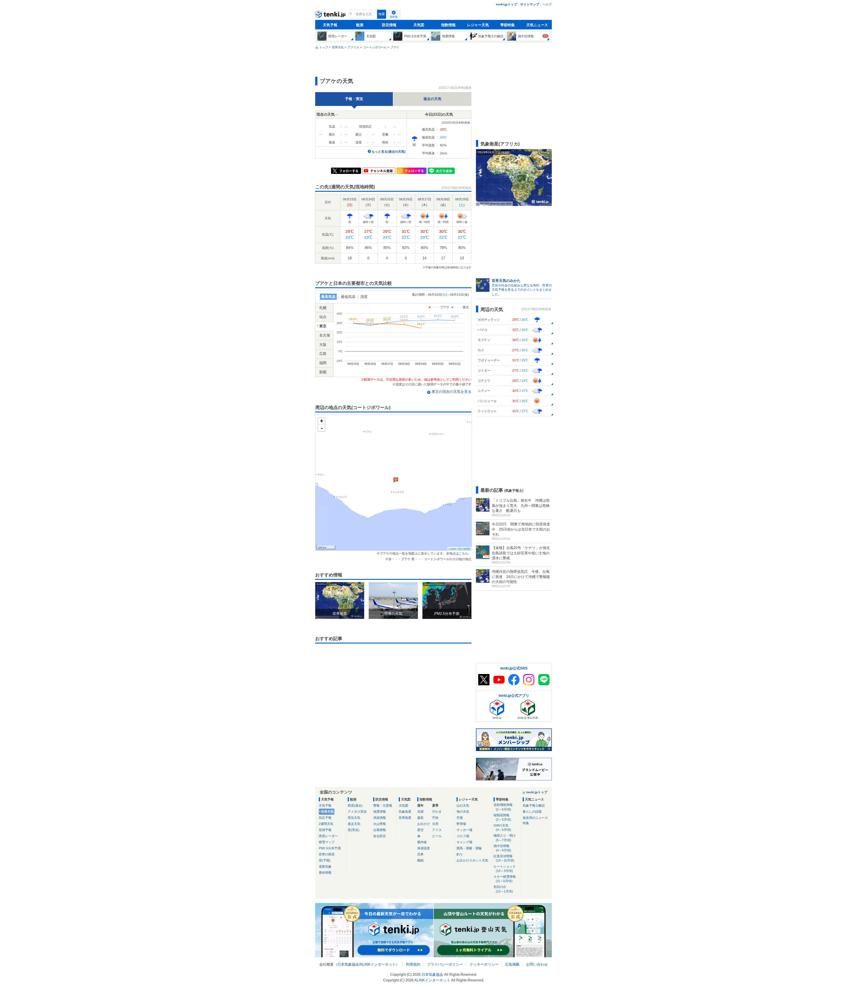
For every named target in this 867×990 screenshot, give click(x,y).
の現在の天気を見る (451, 391)
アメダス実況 (357, 811)
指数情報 (448, 25)
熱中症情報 (502, 848)
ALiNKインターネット (378, 964)
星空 (420, 830)
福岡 (322, 363)
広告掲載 (512, 964)
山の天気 (463, 805)
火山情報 (379, 824)
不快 (435, 817)
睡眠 (420, 860)
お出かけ (423, 824)
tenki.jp (331, 15)
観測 (359, 25)
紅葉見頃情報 (504, 858)
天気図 (418, 25)
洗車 (420, 854)
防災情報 (389, 25)
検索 (381, 14)
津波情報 (379, 817)
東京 (322, 326)
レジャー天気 (478, 25)
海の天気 (463, 811)
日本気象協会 (348, 964)
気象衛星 (405, 811)
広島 (322, 354)
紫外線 (422, 842)
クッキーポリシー (484, 964)
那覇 (322, 372)
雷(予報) (325, 860)
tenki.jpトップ (506, 4)
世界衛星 (405, 817)
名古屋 (324, 335)
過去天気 (354, 824)
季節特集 (507, 25)
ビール (437, 836)
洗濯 (420, 811)
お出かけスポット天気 (472, 860)
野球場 (461, 824)
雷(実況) (353, 830)
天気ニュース (537, 25)
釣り (460, 854)
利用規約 (413, 964)
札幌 (322, 308)
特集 (526, 823)
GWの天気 (502, 827)
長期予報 (325, 830)
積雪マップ (327, 842)
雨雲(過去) (355, 805)
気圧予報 (325, 817)
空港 (460, 817)
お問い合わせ (537, 964)
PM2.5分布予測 (330, 848)
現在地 (393, 16)
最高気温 (328, 297)
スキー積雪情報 (505, 879)
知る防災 (379, 836)
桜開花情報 (502, 817)
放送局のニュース (535, 817)
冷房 (435, 824)
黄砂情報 (325, 872)
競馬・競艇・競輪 (469, 848)
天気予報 (330, 25)
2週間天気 (326, 824)
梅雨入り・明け (505, 838)
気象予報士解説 (534, 805)
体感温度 (423, 848)
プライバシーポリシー (445, 964)
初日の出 (503, 889)
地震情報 (379, 811)
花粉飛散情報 (503, 807)
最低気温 (348, 297)
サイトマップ (529, 4)
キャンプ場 (464, 842)
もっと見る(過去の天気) (389, 151)
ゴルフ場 (463, 836)
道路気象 (325, 866)
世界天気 (327, 811)
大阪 (322, 344)
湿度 (364, 297)
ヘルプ (547, 4)
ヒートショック (505, 869)
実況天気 (354, 817)
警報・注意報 (382, 805)
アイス (437, 830)
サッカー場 (464, 830)
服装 (420, 817)
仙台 (322, 317)
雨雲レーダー (328, 836)
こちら (463, 553)
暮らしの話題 (532, 811)
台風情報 (379, 830)
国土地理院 (464, 548)
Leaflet (452, 548)
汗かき (437, 811)
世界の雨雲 (327, 854)
